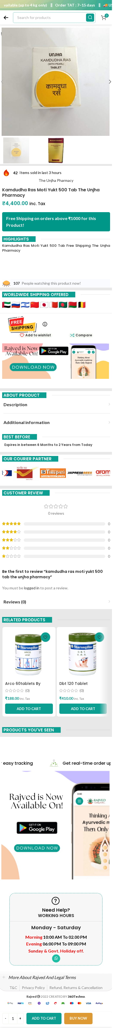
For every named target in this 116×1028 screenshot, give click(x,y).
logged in (31, 588)
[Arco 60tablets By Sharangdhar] (29, 654)
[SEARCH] (90, 18)
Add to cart (44, 1018)
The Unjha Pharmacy (56, 180)
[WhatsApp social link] (56, 958)
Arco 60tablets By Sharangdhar (22, 686)
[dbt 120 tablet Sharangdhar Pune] (83, 654)
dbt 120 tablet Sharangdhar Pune (77, 686)
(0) (27, 690)
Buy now (78, 1018)
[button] (110, 81)
